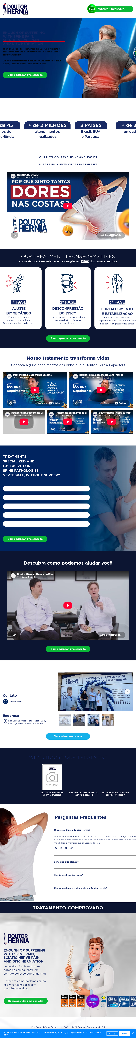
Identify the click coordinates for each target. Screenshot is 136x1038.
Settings (112, 1033)
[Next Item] (127, 691)
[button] (68, 736)
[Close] (132, 1033)
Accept (124, 1033)
